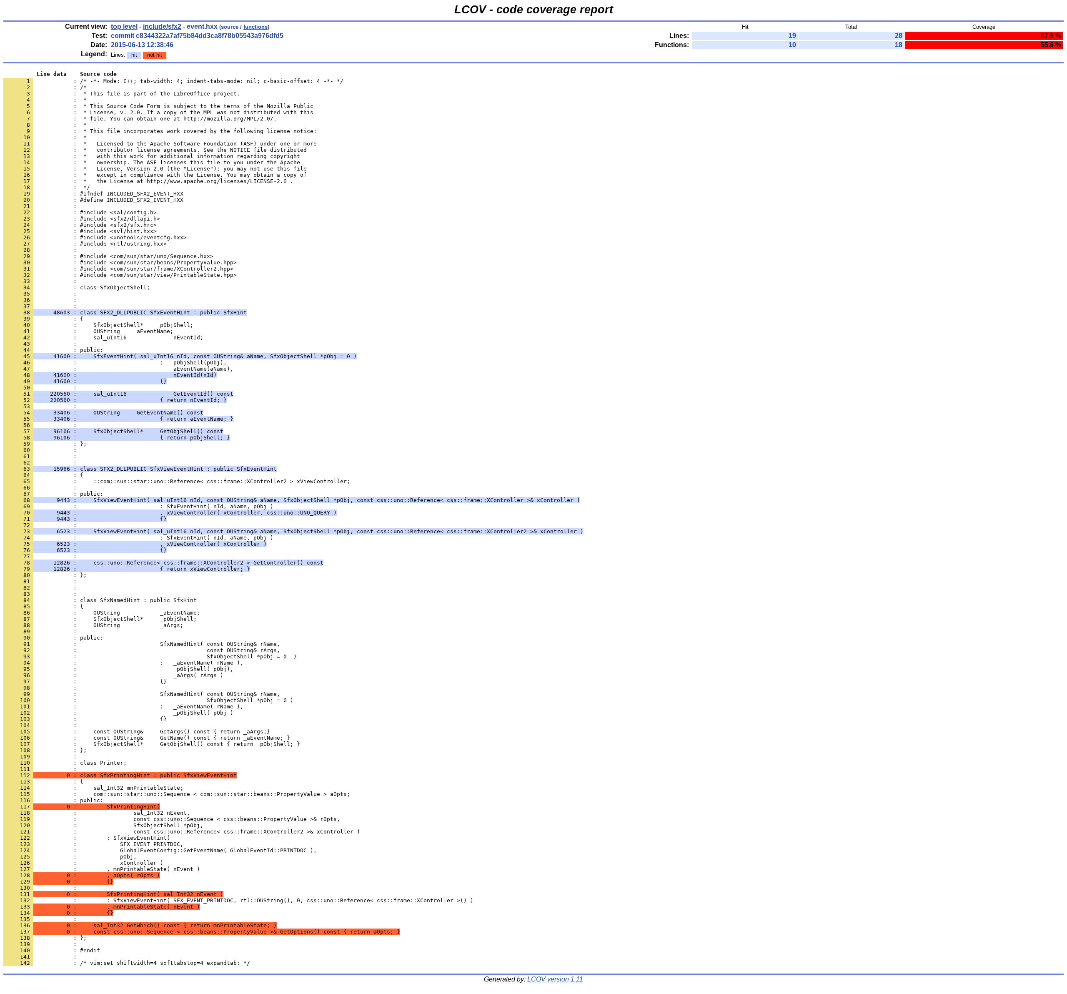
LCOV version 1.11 (555, 979)
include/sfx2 (162, 26)
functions (255, 27)
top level (124, 26)
